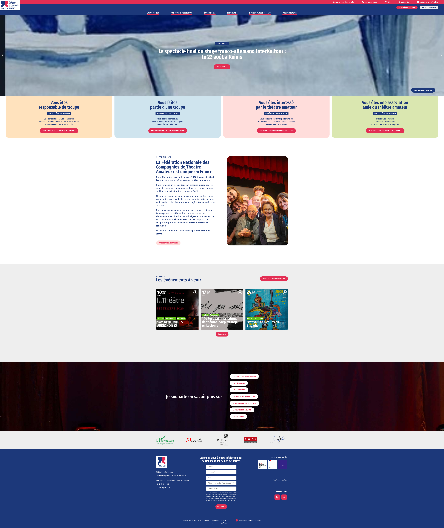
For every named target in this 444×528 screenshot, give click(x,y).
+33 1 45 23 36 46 (162, 484)
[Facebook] (277, 497)
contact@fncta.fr (163, 488)
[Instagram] (284, 497)
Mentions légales (280, 480)
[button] (2, 55)
